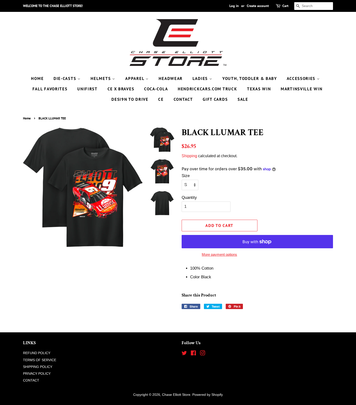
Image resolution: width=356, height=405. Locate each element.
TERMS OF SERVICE (39, 360)
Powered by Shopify (207, 395)
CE (160, 99)
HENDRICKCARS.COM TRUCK (207, 89)
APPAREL (135, 78)
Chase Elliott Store (176, 395)
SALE (243, 99)
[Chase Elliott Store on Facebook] (193, 354)
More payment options (219, 254)
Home (27, 118)
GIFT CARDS (215, 99)
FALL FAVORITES (50, 89)
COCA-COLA (156, 89)
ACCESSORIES (302, 78)
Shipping (189, 156)
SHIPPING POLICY (37, 367)
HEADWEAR (171, 78)
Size (186, 175)
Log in (234, 6)
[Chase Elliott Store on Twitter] (184, 354)
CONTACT (183, 99)
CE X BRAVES (121, 89)
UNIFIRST (87, 89)
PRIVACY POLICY (37, 373)
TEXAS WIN (259, 89)
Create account (258, 6)
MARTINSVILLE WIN (301, 89)
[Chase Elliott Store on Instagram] (202, 354)
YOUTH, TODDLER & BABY (249, 78)
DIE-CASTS (65, 78)
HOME (37, 78)
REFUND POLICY (36, 353)
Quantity (189, 197)
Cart (285, 6)
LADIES (201, 78)
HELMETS (101, 78)
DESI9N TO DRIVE (129, 99)
